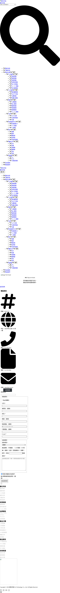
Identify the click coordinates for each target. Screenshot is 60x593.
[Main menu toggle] (2, 172)
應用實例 (2, 555)
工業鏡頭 (2, 525)
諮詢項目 (5, 442)
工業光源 (2, 528)
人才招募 (2, 493)
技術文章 (2, 552)
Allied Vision (3, 513)
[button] (30, 65)
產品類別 (8, 447)
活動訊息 (2, 497)
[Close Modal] (1, 483)
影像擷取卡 (3, 530)
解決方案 (2, 557)
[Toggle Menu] (13, 72)
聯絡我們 (2, 500)
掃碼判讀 (2, 546)
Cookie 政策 (3, 509)
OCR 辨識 (2, 543)
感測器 (2, 537)
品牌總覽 (2, 519)
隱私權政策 (3, 506)
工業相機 (2, 523)
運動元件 (2, 534)
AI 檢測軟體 (3, 532)
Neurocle (2, 516)
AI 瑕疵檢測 (3, 541)
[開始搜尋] (15, 4)
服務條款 (2, 504)
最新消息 (2, 495)
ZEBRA (2, 515)
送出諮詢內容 (4, 481)
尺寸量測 (2, 548)
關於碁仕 (2, 488)
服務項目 (2, 490)
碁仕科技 (2, 3)
